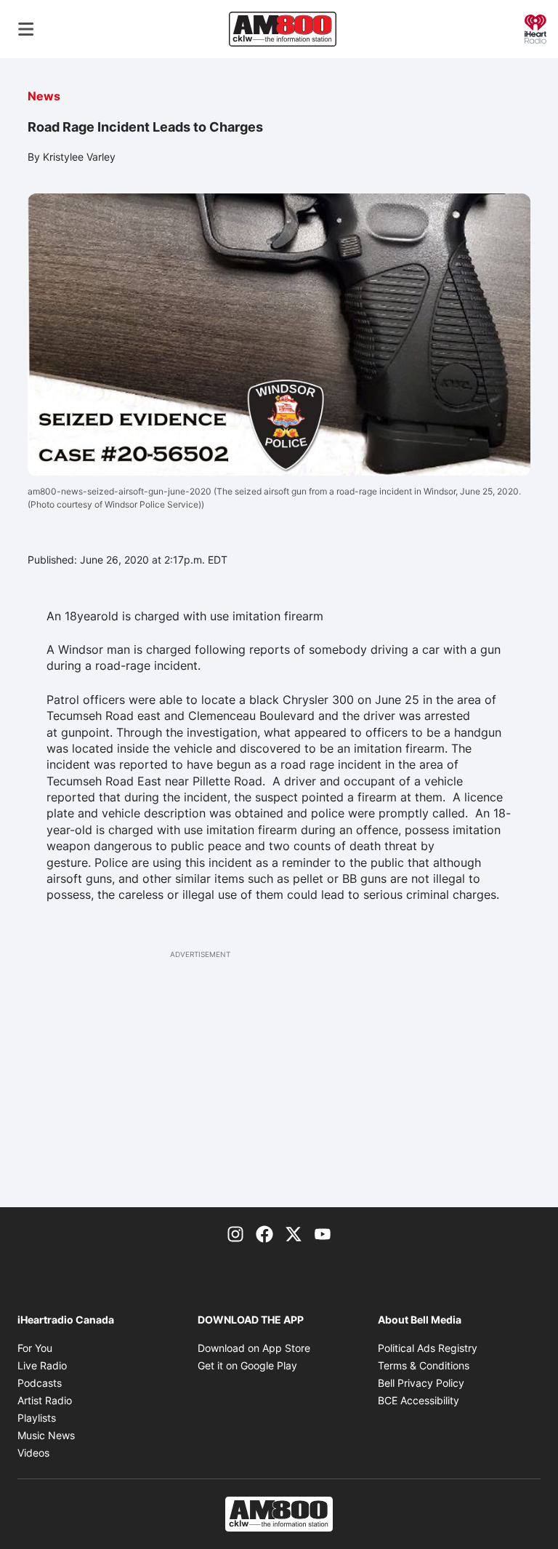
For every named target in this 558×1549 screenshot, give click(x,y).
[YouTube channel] (322, 1233)
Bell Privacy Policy (421, 1383)
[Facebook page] (264, 1233)
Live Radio (42, 1365)
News (44, 96)
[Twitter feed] (293, 1233)
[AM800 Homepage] (282, 29)
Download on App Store (254, 1348)
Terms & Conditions (423, 1365)
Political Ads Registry (427, 1348)
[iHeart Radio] (535, 27)
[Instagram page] (235, 1233)
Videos (33, 1452)
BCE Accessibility (418, 1400)
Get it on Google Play (247, 1365)
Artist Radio (44, 1400)
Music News (46, 1435)
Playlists (36, 1418)
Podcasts (39, 1383)
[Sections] (26, 29)
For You (34, 1348)
